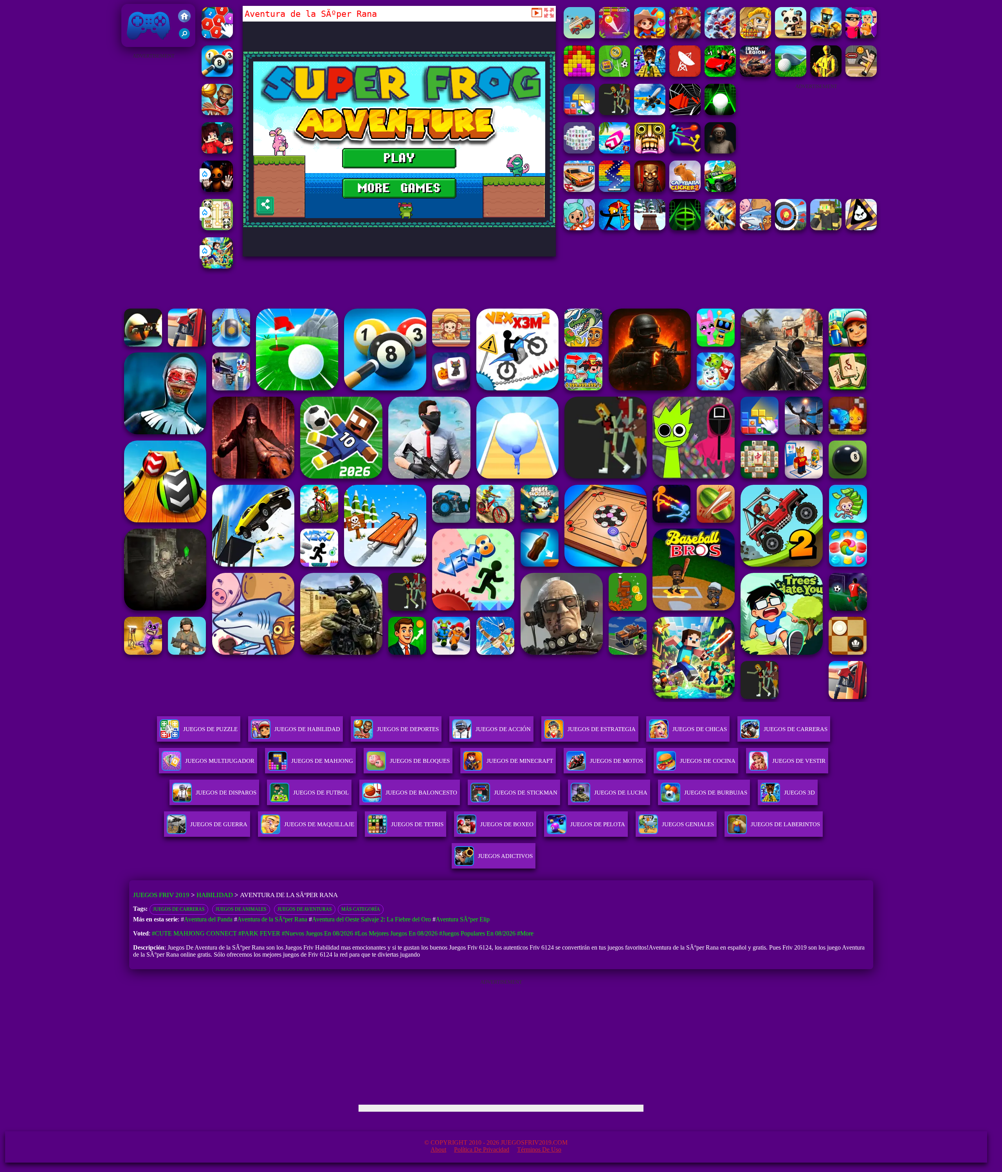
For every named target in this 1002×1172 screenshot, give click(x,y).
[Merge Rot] (755, 228)
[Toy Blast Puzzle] (579, 74)
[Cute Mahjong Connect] (217, 228)
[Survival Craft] (826, 228)
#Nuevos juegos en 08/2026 (317, 933)
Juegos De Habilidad (307, 729)
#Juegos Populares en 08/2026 (477, 933)
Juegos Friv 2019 (161, 895)
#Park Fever (259, 933)
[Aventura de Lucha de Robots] (826, 36)
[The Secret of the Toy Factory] (217, 189)
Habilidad (214, 895)
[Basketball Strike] (217, 113)
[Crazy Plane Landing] (649, 113)
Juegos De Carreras (795, 729)
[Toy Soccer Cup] (614, 74)
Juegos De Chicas (699, 729)
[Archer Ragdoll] (614, 228)
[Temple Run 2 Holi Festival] (649, 151)
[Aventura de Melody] (861, 36)
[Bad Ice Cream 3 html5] (861, 228)
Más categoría (360, 909)
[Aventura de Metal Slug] (755, 36)
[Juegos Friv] (184, 17)
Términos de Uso (539, 1149)
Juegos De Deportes (408, 729)
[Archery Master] (790, 228)
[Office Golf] (790, 74)
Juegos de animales (241, 909)
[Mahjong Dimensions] (579, 151)
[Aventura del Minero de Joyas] (685, 36)
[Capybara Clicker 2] (685, 189)
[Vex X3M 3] (614, 113)
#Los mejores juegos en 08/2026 (396, 933)
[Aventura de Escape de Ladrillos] (614, 36)
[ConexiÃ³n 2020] (217, 36)
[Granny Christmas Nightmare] (720, 151)
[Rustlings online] (685, 74)
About (438, 1149)
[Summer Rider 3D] (614, 151)
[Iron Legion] (755, 74)
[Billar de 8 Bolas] (217, 74)
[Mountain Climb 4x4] (720, 189)
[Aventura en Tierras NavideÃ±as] (720, 36)
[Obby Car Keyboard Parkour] (720, 74)
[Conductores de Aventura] (579, 36)
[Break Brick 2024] (614, 189)
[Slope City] (720, 113)
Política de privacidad (481, 1149)
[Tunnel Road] (685, 113)
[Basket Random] (861, 74)
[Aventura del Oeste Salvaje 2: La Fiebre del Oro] (649, 36)
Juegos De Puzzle (210, 729)
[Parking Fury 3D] (579, 189)
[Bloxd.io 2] (217, 151)
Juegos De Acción (503, 729)
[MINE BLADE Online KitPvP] (217, 266)
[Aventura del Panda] (790, 36)
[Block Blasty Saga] (579, 113)
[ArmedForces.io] (826, 74)
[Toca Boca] (579, 228)
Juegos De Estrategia (602, 729)
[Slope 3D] (685, 228)
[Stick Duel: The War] (685, 151)
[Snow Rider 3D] (649, 228)
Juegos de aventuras (305, 909)
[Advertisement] (153, 178)
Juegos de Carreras (179, 909)
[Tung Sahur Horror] (649, 189)
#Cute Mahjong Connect (194, 933)
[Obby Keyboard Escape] (649, 74)
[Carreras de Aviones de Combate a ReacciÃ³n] (720, 228)
